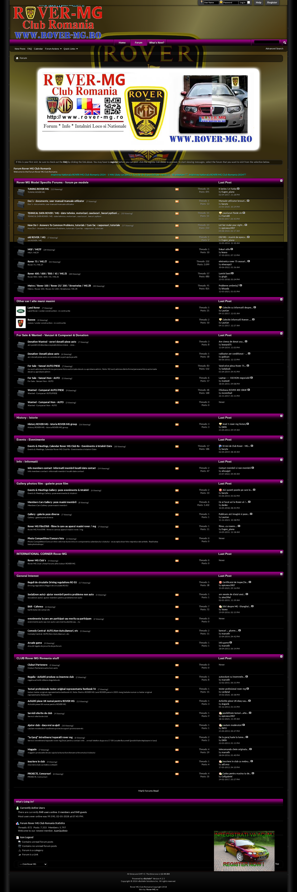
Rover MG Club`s (37, 560)
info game (224, 643)
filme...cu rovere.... (228, 526)
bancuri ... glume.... (228, 631)
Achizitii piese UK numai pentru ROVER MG (51, 701)
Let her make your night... (231, 225)
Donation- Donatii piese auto (43, 354)
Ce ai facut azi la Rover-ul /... (233, 502)
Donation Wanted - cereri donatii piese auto (52, 342)
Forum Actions (52, 49)
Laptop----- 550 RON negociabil (234, 378)
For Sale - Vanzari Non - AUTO (44, 378)
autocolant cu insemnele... (232, 677)
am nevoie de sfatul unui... (232, 594)
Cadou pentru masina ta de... (237, 773)
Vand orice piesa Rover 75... (232, 366)
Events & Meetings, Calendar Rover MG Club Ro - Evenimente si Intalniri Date (70, 446)
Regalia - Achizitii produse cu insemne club (51, 677)
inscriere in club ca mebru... (236, 761)
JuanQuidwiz (60, 831)
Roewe (31, 320)
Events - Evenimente (31, 439)
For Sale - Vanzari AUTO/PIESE (44, 366)
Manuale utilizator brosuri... (232, 201)
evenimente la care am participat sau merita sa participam (60, 619)
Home (122, 42)
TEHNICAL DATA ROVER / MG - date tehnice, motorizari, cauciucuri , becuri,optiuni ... (73, 213)
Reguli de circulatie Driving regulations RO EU (52, 582)
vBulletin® (148, 879)
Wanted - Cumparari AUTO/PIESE (46, 390)
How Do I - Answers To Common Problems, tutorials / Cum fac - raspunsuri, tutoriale (74, 225)
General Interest (28, 575)
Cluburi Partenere (37, 665)
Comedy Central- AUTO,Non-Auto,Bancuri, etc (53, 631)
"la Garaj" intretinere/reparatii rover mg (50, 737)
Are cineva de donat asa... (231, 342)
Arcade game (35, 643)
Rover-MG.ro (152, 890)
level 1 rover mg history (234, 424)
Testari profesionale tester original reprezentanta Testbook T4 (62, 689)
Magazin (32, 749)
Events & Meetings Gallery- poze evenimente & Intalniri (58, 490)
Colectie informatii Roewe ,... (237, 320)
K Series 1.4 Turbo (227, 189)
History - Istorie (27, 417)
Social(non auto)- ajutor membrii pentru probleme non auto (61, 594)
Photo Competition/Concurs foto (46, 538)
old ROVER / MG (36, 237)
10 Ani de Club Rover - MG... (236, 446)
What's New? (156, 42)
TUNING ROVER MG (38, 189)
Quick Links (69, 49)
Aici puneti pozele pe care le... (237, 490)
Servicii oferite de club (40, 713)
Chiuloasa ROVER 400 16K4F (233, 390)
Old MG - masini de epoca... (232, 237)
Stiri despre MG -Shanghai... (237, 606)
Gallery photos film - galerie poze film (42, 483)
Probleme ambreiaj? (229, 286)
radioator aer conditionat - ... (233, 354)
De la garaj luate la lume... (232, 737)
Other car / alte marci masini (36, 301)
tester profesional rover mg (232, 689)
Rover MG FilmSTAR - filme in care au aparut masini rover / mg (62, 526)
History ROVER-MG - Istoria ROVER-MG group (52, 424)
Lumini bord (225, 273)
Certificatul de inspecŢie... (235, 582)
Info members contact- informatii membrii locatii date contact (62, 468)
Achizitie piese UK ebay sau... (233, 701)
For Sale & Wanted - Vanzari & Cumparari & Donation (52, 335)
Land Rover (34, 308)
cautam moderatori (232, 725)
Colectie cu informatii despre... (238, 308)
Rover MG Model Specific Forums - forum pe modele (52, 182)
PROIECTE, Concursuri (39, 773)
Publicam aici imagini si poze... (234, 514)
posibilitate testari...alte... (235, 713)
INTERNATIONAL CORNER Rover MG (42, 553)
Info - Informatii (27, 461)
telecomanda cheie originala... (234, 749)
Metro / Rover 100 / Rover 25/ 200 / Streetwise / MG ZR (59, 286)
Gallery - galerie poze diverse (43, 514)
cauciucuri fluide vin (232, 213)
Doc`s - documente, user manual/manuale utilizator (56, 201)
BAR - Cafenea (35, 606)
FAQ (29, 49)
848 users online (48, 812)
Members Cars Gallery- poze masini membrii (52, 502)
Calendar (38, 49)
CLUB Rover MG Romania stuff (38, 658)
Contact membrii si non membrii (235, 468)
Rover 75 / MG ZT (37, 261)
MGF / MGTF (34, 249)
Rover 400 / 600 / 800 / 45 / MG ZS (47, 273)
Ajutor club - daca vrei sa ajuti (44, 725)
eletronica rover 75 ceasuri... (233, 261)
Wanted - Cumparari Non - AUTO (46, 402)
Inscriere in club (36, 761)
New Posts (20, 49)
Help (258, 2)
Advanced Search (274, 48)
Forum (138, 42)
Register (272, 2)
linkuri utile (224, 249)
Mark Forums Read (148, 791)
